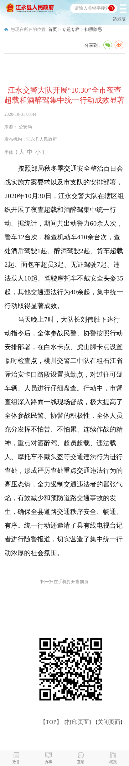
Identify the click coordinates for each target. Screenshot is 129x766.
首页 (52, 29)
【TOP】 (51, 722)
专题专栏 (71, 29)
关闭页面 (109, 722)
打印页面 (77, 722)
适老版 (119, 19)
